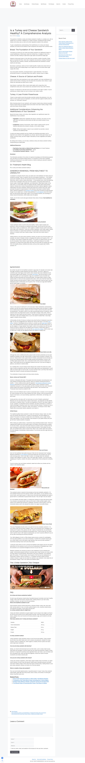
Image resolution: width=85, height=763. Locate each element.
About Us (58, 4)
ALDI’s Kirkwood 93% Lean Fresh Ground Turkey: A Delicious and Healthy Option (27, 713)
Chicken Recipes (35, 4)
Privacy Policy (71, 4)
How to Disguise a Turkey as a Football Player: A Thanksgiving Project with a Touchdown (28, 712)
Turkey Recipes (14, 711)
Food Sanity (35, 274)
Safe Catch (44, 323)
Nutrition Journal (30, 190)
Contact (64, 4)
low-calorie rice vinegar (37, 329)
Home (20, 4)
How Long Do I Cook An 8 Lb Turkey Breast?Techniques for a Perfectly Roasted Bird (66, 43)
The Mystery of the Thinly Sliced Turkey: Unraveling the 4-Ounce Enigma (31, 680)
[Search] (73, 30)
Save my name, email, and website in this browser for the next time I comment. (29, 748)
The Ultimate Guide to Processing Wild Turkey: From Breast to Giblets (30, 683)
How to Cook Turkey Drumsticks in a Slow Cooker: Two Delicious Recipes (30, 678)
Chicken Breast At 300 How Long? (67, 58)
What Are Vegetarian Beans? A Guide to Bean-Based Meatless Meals (66, 48)
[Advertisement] (42, 17)
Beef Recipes (43, 4)
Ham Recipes (26, 4)
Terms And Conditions (41, 759)
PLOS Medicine (40, 192)
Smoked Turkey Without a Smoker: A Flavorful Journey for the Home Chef (31, 681)
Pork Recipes (51, 4)
